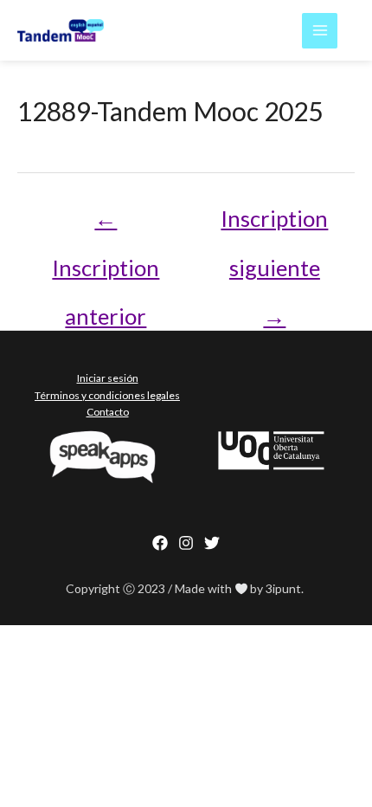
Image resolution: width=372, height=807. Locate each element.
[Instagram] (186, 543)
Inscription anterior (105, 225)
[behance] (212, 543)
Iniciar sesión (107, 377)
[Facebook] (160, 543)
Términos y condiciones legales (107, 395)
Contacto (108, 411)
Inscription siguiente (274, 225)
